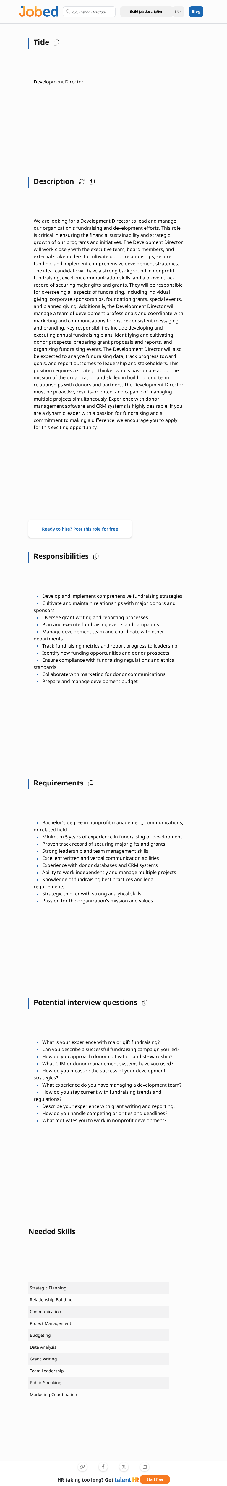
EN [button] (176, 11)
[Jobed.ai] (38, 11)
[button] (146, 11)
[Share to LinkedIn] (144, 1466)
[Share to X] (123, 1466)
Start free (155, 1479)
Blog (196, 11)
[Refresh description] (80, 181)
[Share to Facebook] (103, 1466)
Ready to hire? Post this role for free (80, 529)
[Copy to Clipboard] (82, 1466)
